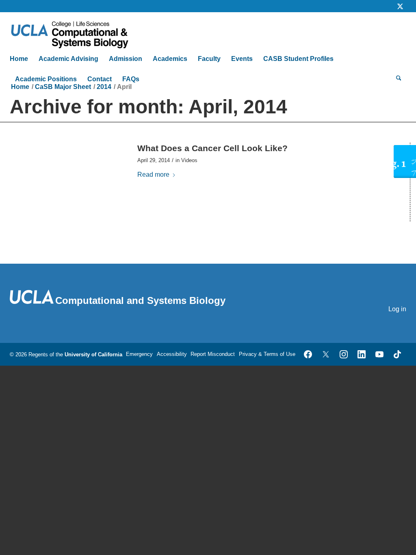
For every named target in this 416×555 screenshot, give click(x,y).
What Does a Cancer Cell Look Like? (212, 148)
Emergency (139, 354)
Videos (189, 160)
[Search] (399, 79)
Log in (397, 309)
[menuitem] (21, 59)
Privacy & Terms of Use (267, 354)
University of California (93, 354)
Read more (153, 174)
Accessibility (172, 354)
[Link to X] (400, 6)
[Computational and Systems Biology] (77, 30)
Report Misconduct (213, 354)
